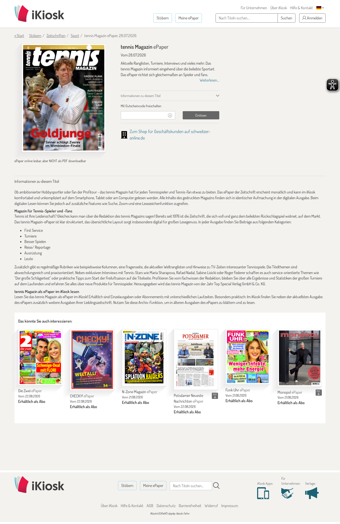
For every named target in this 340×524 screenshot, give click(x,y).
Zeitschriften (56, 35)
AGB (150, 505)
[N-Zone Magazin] (144, 357)
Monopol (290, 392)
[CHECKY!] (92, 359)
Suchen (286, 17)
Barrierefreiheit (190, 505)
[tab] (170, 106)
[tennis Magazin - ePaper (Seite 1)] (64, 98)
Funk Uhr (238, 389)
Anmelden (314, 17)
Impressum (229, 505)
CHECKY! (82, 395)
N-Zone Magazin (139, 391)
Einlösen (201, 115)
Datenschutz (166, 505)
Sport (75, 35)
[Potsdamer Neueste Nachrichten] (196, 359)
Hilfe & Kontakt (301, 7)
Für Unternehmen (254, 7)
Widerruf (211, 505)
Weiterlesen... (209, 80)
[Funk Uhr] (248, 356)
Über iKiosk (278, 7)
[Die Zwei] (40, 357)
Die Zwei (30, 390)
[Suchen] (216, 485)
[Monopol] (300, 358)
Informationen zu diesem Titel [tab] (141, 96)
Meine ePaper (188, 17)
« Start (19, 35)
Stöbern (163, 17)
